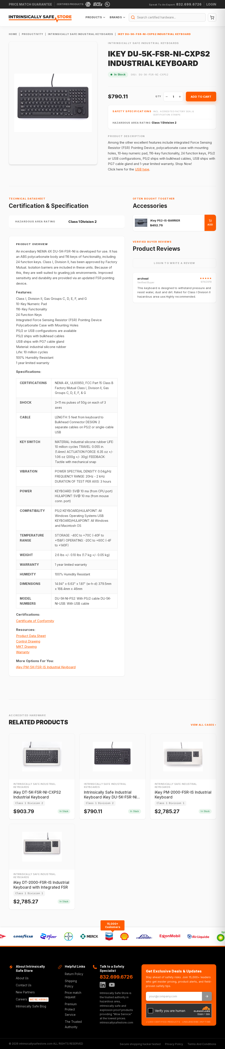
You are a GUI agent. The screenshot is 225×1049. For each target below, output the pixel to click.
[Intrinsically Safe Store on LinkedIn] (102, 985)
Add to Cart (201, 96)
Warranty (22, 652)
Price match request (73, 995)
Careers (32, 999)
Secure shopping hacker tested (140, 1044)
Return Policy (74, 974)
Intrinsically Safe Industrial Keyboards (80, 34)
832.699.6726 (116, 976)
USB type (142, 169)
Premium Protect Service (71, 1009)
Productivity (32, 34)
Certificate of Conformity (35, 621)
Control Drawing (28, 641)
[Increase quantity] (180, 96)
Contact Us (23, 985)
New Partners (25, 992)
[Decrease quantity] (167, 96)
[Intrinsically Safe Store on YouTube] (112, 985)
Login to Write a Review (174, 263)
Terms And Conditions (201, 1044)
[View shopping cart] (212, 17)
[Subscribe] (207, 996)
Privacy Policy (174, 1044)
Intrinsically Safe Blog (31, 1006)
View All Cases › (203, 724)
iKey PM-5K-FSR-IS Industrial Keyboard (46, 667)
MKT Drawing (26, 646)
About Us (22, 978)
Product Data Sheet (31, 636)
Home (13, 34)
